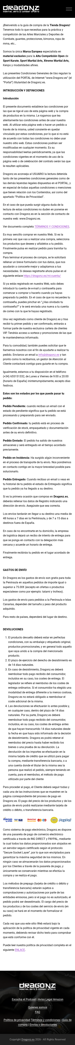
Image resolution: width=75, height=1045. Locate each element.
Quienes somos (37, 1007)
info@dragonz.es (48, 354)
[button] (69, 8)
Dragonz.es (28, 1039)
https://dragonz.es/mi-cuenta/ (42, 275)
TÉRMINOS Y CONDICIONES (52, 226)
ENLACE (20, 949)
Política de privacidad (17, 1020)
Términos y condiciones (45, 1020)
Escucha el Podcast (24, 999)
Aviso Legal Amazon (50, 999)
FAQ (37, 1012)
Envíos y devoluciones (43, 1024)
